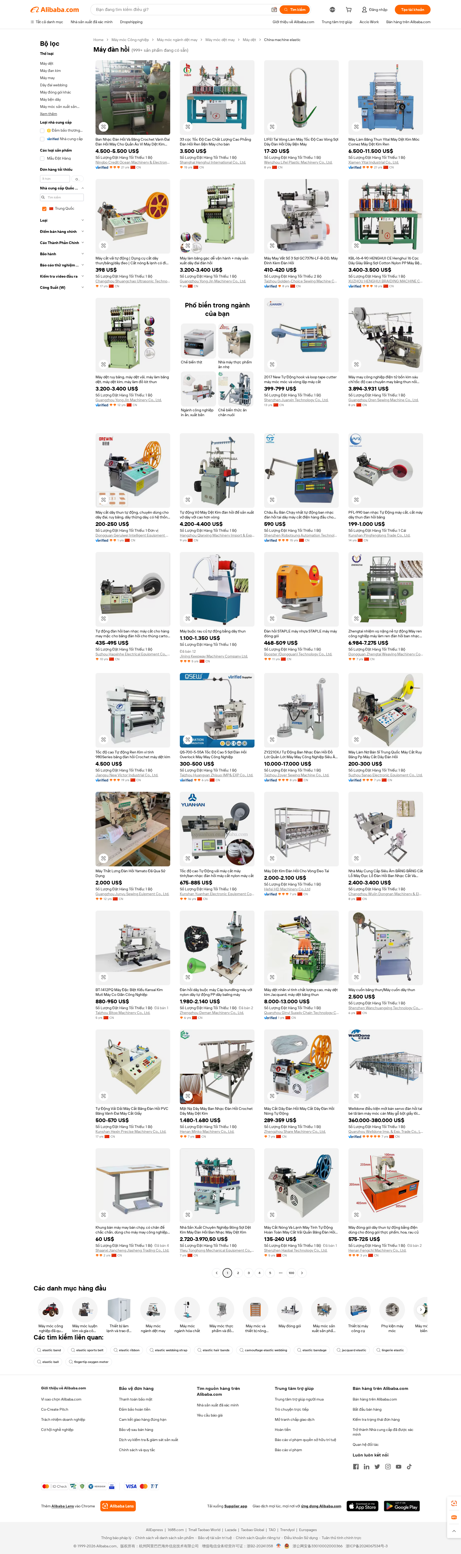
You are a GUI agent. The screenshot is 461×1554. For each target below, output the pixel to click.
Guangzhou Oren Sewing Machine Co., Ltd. (383, 400)
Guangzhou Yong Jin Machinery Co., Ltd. (213, 281)
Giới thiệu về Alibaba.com (63, 1388)
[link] (454, 1503)
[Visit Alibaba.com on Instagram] (388, 1466)
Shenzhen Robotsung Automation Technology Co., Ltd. (301, 535)
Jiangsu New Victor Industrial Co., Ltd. (127, 775)
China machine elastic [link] (282, 40)
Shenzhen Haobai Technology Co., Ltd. (295, 1250)
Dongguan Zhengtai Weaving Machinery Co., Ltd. (385, 654)
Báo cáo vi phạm (288, 1450)
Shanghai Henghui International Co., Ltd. (213, 162)
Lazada (230, 1530)
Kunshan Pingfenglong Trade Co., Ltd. (379, 535)
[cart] (350, 10)
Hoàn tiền (283, 1429)
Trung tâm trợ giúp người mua (299, 1399)
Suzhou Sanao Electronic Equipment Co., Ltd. (385, 775)
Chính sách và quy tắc (137, 1450)
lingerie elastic (393, 1350)
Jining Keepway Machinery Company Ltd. (214, 656)
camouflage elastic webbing (266, 1350)
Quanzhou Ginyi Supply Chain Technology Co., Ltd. (301, 1013)
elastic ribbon (129, 1350)
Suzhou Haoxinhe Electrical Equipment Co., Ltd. (133, 654)
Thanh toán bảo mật (135, 1399)
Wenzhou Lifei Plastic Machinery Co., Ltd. (298, 162)
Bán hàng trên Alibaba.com (375, 1399)
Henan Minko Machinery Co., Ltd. (207, 1131)
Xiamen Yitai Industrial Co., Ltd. (373, 162)
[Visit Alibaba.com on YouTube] (398, 1466)
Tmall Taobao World (204, 1530)
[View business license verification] (278, 1546)
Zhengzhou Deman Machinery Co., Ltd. (212, 1013)
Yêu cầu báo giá (209, 1415)
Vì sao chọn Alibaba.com (61, 1399)
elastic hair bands (216, 1350)
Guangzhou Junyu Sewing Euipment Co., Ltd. (132, 894)
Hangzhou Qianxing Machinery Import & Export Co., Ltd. (217, 535)
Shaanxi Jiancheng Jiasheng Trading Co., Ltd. (132, 1250)
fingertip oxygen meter (91, 1362)
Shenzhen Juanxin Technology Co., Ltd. (296, 400)
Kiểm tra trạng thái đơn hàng (376, 1419)
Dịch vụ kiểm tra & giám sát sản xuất (148, 1440)
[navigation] (60, 657)
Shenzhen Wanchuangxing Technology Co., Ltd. (385, 1008)
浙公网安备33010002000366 (318, 1546)
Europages (308, 1530)
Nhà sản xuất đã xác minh (218, 1405)
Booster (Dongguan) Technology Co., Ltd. (298, 654)
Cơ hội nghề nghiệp (57, 1429)
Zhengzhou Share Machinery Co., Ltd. (295, 1131)
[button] (274, 9)
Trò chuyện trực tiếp (292, 1409)
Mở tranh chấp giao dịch (295, 1419)
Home (98, 40)
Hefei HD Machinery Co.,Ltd (287, 889)
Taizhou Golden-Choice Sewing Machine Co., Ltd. (301, 281)
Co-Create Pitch (54, 1409)
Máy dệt (249, 40)
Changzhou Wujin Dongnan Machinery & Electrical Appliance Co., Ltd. (385, 894)
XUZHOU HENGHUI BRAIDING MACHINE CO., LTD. (385, 281)
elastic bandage (315, 1350)
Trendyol (287, 1530)
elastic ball (50, 1362)
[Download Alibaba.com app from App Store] (363, 1506)
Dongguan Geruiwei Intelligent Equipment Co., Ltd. (133, 535)
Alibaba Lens (62, 1506)
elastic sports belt (90, 1350)
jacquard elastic (354, 1350)
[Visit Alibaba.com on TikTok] (409, 1466)
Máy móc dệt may (220, 40)
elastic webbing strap (171, 1350)
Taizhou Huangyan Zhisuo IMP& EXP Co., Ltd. (216, 775)
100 (291, 1273)
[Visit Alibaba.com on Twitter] (377, 1466)
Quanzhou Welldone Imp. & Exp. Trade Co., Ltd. (385, 1131)
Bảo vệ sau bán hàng (136, 1429)
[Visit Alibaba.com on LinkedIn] (366, 1466)
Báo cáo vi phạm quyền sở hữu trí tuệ (305, 1440)
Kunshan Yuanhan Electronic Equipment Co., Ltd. (217, 894)
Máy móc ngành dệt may (177, 40)
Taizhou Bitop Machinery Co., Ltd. (123, 1013)
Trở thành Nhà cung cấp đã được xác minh (383, 1432)
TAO (272, 1530)
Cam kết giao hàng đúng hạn (142, 1419)
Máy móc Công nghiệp (130, 40)
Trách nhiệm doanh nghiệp (63, 1419)
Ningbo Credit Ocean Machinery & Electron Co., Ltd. (133, 162)
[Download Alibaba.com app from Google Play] (402, 1506)
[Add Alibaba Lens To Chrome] (118, 1506)
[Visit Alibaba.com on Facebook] (356, 1466)
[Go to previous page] (216, 1273)
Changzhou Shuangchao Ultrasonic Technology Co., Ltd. (133, 281)
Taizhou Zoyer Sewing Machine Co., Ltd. (296, 775)
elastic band (51, 1350)
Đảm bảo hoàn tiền (134, 1409)
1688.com (176, 1530)
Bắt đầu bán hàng (367, 1409)
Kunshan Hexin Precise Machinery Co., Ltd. (131, 1131)
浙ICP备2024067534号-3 (367, 1546)
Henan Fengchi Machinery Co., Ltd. (377, 1250)
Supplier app (235, 1506)
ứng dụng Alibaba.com (321, 1506)
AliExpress (154, 1530)
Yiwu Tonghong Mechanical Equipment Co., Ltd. (217, 1250)
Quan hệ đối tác (366, 1444)
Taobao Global (252, 1530)
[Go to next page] (302, 1273)
